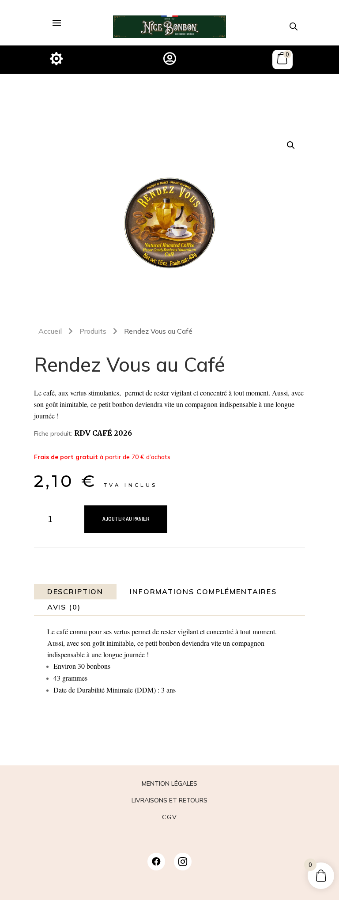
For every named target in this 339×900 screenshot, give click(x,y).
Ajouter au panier (125, 519)
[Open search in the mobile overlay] (293, 26)
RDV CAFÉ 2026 (103, 433)
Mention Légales (169, 783)
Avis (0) (64, 607)
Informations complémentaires (203, 591)
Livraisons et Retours (169, 800)
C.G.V (169, 817)
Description (75, 591)
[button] (291, 145)
